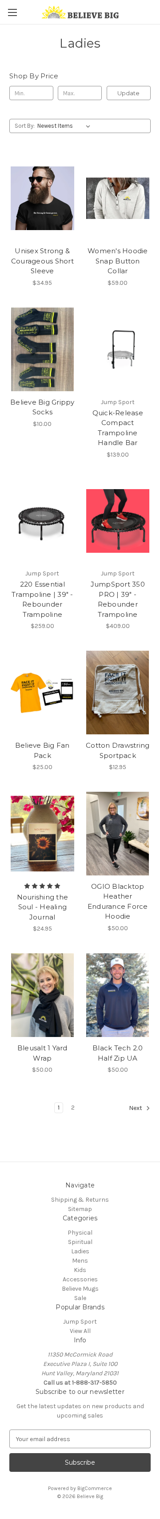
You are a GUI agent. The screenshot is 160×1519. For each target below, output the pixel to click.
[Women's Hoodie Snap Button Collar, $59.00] (118, 198)
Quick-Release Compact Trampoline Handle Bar (117, 428)
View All (80, 1331)
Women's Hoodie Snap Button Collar (118, 261)
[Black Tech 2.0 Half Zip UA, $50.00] (118, 995)
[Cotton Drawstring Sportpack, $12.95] (118, 692)
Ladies (80, 1251)
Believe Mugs (80, 1288)
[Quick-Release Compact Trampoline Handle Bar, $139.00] (118, 349)
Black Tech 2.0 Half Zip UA (117, 1053)
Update (128, 93)
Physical (80, 1232)
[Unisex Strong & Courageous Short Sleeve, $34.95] (42, 198)
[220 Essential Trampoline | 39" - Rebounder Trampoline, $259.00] (42, 521)
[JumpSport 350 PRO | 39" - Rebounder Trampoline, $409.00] (118, 521)
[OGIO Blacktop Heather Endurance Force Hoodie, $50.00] (118, 833)
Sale (80, 1298)
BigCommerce (94, 1488)
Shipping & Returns (80, 1199)
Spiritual (80, 1242)
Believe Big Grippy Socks (42, 407)
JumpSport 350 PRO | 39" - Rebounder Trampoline (118, 599)
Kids (80, 1270)
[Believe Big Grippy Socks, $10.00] (42, 349)
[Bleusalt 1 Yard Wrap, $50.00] (42, 995)
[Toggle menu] (12, 12)
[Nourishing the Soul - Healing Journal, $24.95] (42, 833)
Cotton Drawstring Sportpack (117, 750)
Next (136, 1108)
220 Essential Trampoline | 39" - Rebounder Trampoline (42, 599)
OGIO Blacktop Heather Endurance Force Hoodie (118, 901)
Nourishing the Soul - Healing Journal (42, 907)
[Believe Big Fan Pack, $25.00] (42, 692)
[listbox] (65, 126)
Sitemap (80, 1209)
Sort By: (25, 125)
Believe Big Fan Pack (42, 750)
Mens (80, 1260)
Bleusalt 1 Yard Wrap (42, 1053)
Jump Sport (80, 1321)
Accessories (80, 1279)
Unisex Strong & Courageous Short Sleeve (42, 261)
